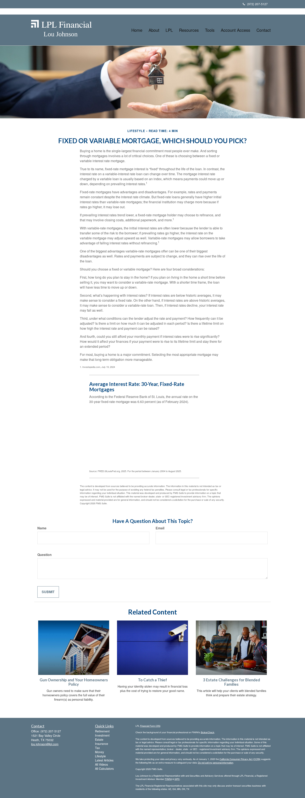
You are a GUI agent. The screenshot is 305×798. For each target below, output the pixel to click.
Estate (99, 739)
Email (160, 528)
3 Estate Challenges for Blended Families (231, 682)
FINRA (168, 779)
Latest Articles (104, 760)
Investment (102, 735)
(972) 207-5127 (257, 4)
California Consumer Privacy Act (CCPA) (240, 759)
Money (99, 752)
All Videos (101, 764)
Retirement (102, 731)
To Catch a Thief (152, 680)
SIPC (177, 779)
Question (44, 554)
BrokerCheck (207, 732)
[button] (153, 30)
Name (41, 528)
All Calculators (104, 768)
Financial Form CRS (150, 725)
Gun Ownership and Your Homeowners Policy (74, 682)
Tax (97, 748)
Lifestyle (100, 756)
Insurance (101, 744)
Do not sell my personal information (215, 762)
